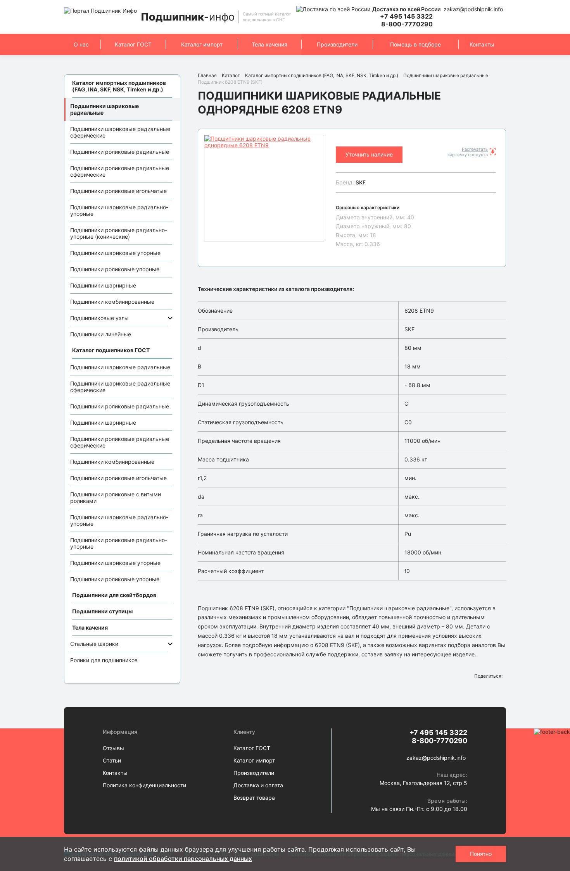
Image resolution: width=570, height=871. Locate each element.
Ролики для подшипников (104, 660)
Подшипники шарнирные (103, 285)
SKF (361, 182)
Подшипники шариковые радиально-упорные (119, 210)
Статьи (112, 760)
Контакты (482, 44)
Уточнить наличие (369, 154)
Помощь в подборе (415, 44)
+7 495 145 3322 (406, 16)
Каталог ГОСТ (133, 44)
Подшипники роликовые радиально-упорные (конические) (118, 233)
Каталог (231, 75)
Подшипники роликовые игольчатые (118, 191)
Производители (337, 44)
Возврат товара (254, 797)
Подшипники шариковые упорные (115, 253)
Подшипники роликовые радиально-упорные (118, 543)
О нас (81, 44)
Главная (207, 75)
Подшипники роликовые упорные (114, 269)
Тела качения (269, 44)
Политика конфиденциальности (144, 785)
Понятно (481, 853)
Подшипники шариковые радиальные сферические (120, 132)
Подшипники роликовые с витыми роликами (115, 497)
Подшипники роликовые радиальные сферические (119, 171)
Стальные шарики (94, 643)
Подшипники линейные (100, 334)
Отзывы (113, 748)
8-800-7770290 (407, 24)
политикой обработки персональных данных (183, 858)
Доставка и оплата (258, 785)
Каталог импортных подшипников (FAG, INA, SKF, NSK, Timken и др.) (321, 75)
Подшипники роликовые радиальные (119, 151)
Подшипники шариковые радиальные (104, 109)
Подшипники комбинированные (112, 301)
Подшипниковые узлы (99, 318)
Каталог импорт (202, 44)
